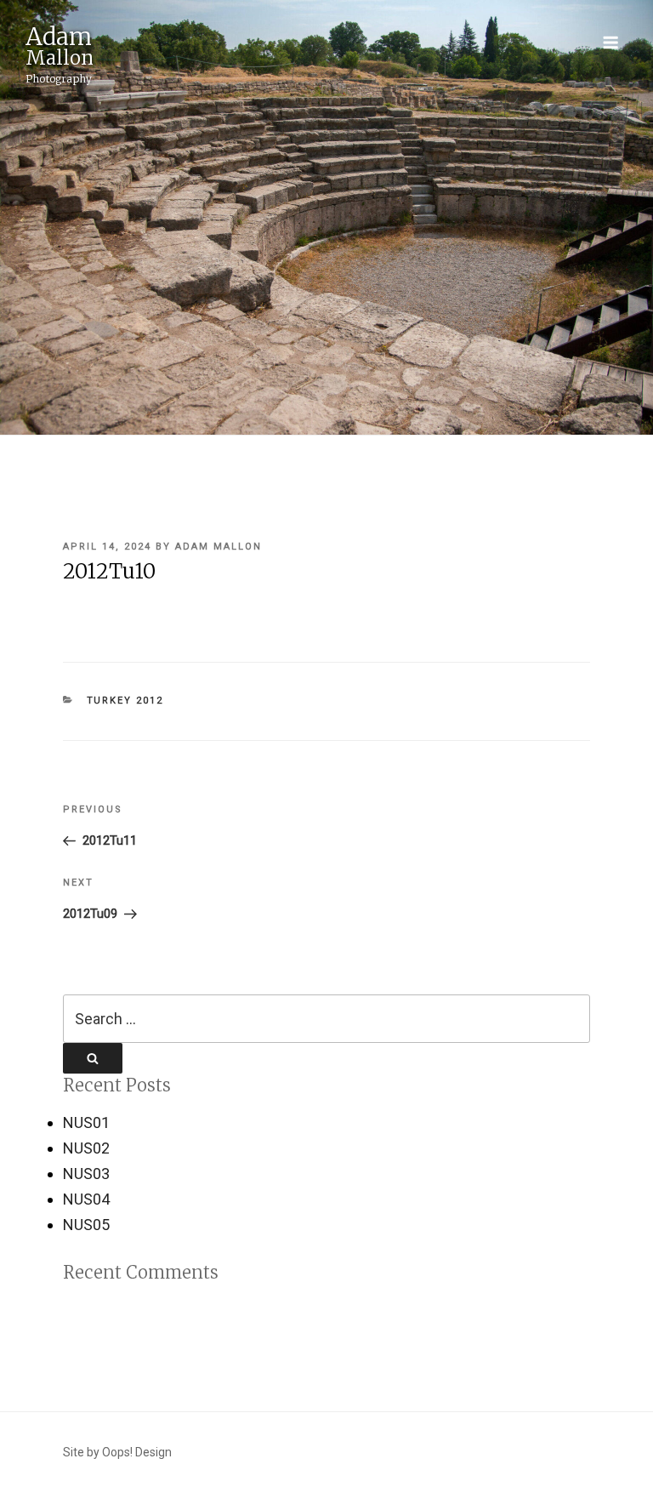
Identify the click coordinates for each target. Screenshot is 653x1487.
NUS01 (86, 1122)
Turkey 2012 (125, 700)
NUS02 (86, 1148)
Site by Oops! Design (117, 1452)
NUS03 (86, 1173)
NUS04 (86, 1199)
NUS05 (86, 1224)
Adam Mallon (218, 546)
